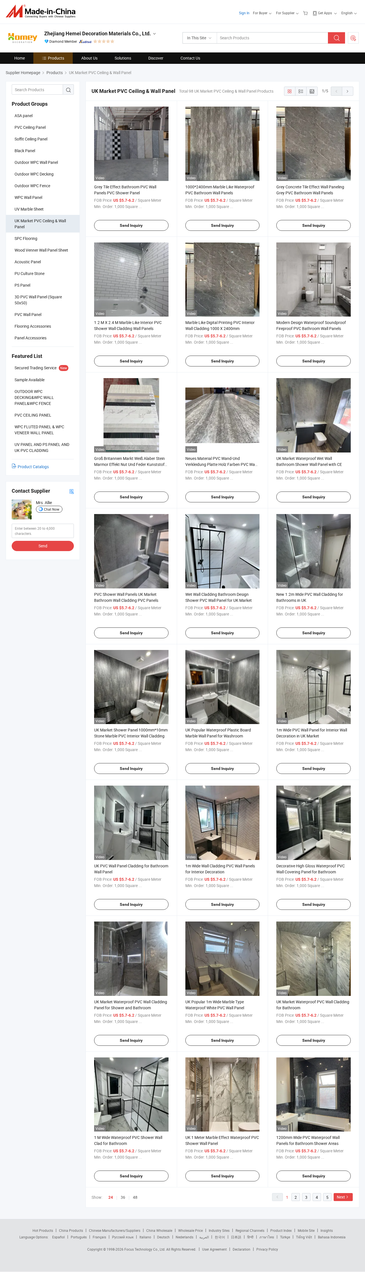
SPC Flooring (26, 238)
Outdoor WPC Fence (32, 185)
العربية (204, 1237)
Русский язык (122, 1237)
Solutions (123, 58)
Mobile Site (306, 1230)
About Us (89, 58)
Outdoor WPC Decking (34, 174)
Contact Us (190, 58)
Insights (327, 1230)
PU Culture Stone (29, 273)
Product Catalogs (33, 466)
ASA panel (24, 115)
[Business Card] (71, 491)
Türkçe (285, 1237)
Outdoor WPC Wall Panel (36, 162)
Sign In (244, 13)
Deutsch (163, 1237)
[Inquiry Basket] (306, 13)
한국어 (220, 1237)
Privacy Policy (267, 1249)
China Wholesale (159, 1230)
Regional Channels (250, 1230)
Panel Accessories (30, 338)
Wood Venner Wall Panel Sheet (41, 250)
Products (56, 58)
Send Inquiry (131, 225)
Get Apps (325, 13)
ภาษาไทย (266, 1237)
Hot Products (43, 1230)
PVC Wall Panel (28, 314)
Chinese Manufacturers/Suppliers (114, 1230)
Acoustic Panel (28, 261)
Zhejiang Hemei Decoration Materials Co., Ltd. (97, 33)
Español (58, 1237)
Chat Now (51, 509)
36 (123, 1197)
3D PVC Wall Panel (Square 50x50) (38, 299)
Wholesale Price (190, 1230)
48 (135, 1197)
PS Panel (22, 285)
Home (19, 58)
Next (341, 1197)
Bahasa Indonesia (332, 1237)
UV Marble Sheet (29, 209)
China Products (71, 1230)
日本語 (236, 1237)
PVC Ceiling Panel (30, 127)
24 (110, 1197)
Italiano (145, 1237)
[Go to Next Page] (347, 91)
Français (99, 1237)
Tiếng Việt (304, 1237)
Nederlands (184, 1237)
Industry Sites (219, 1230)
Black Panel (25, 150)
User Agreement (214, 1249)
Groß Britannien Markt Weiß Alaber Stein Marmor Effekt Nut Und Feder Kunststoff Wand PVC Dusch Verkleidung (130, 464)
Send (42, 546)
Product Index (281, 1230)
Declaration (241, 1249)
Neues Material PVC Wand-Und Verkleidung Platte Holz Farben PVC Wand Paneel (222, 464)
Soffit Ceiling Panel (31, 139)
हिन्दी (250, 1237)
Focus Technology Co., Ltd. (145, 1249)
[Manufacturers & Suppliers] (42, 11)
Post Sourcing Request (353, 38)
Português (79, 1237)
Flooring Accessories (33, 326)
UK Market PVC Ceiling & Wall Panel (40, 223)
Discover (155, 58)
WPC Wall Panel (28, 197)
